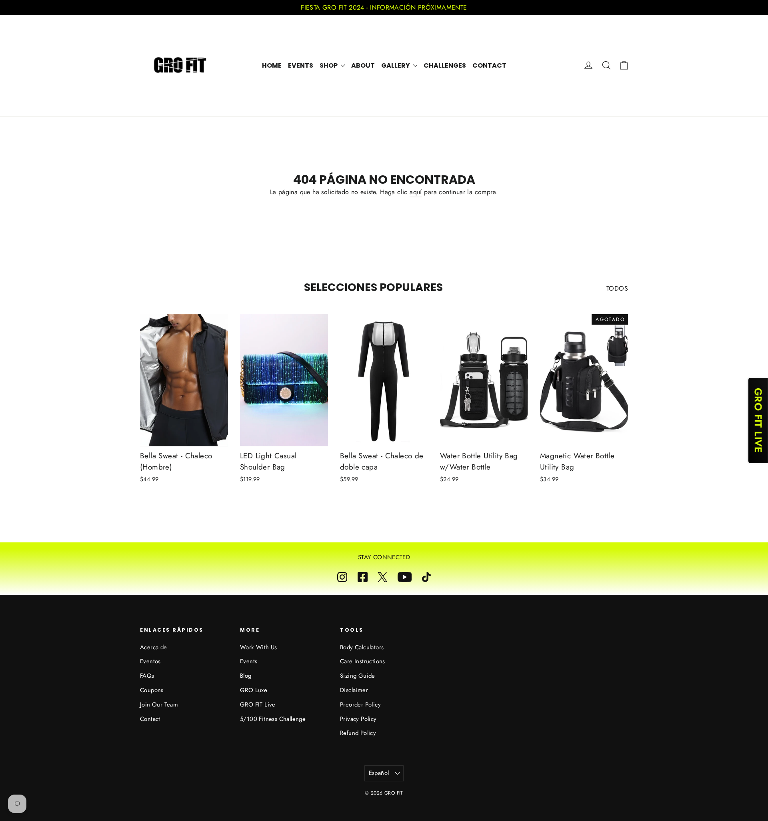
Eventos (150, 661)
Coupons (152, 690)
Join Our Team (159, 704)
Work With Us (258, 647)
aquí (416, 192)
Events (300, 65)
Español (379, 773)
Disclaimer (354, 690)
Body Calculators (362, 647)
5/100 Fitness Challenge (273, 719)
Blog (246, 675)
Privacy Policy (358, 719)
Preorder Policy (360, 704)
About (363, 65)
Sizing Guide (357, 675)
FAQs (147, 675)
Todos (617, 288)
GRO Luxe (253, 690)
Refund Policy (358, 733)
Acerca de (153, 647)
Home (272, 65)
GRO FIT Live (258, 704)
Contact (489, 65)
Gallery (396, 65)
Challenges (445, 65)
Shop (329, 65)
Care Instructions (362, 661)
